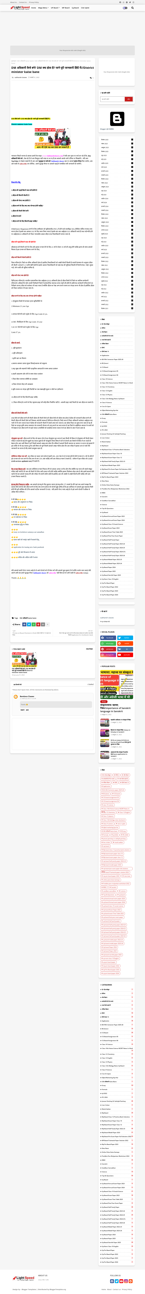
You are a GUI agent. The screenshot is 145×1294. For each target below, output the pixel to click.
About (109, 1289)
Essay (104, 418)
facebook (109, 638)
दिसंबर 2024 (117, 179)
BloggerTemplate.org (58, 1289)
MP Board (66, 8)
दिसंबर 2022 (117, 261)
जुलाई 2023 (117, 234)
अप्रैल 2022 (117, 293)
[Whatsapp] (34, 624)
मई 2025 (117, 159)
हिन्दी (103, 348)
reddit (126, 643)
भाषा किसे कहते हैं (106, 340)
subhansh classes (107, 618)
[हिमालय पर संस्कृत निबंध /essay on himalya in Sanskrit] (104, 733)
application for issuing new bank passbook (29, 547)
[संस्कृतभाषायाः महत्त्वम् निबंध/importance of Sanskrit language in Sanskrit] (116, 684)
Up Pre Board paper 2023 (110, 591)
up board (105, 512)
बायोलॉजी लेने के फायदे (107, 336)
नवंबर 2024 (117, 183)
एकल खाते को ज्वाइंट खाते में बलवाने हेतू (26, 540)
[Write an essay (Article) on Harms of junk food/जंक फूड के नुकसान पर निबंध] (104, 743)
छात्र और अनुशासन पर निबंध (23, 502)
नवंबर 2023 (117, 218)
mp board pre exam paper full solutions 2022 (116, 469)
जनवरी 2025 (117, 175)
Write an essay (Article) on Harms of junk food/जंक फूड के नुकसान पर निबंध (121, 742)
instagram (110, 655)
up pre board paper (108, 583)
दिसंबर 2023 (117, 214)
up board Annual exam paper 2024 (113, 520)
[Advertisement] (72, 29)
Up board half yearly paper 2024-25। (114, 552)
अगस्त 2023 (117, 230)
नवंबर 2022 (117, 265)
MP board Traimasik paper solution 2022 (115, 473)
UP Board (54, 8)
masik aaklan (106, 442)
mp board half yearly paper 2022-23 (113, 461)
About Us (13, 2)
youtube (127, 655)
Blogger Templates (29, 1289)
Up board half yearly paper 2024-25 (113, 548)
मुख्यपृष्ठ (13, 61)
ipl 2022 (104, 426)
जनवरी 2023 (117, 257)
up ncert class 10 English (110, 579)
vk (127, 649)
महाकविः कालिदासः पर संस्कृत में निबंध (121, 720)
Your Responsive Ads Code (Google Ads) (117, 72)
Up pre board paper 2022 (110, 587)
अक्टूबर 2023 (117, 222)
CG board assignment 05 (110, 371)
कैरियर (103, 328)
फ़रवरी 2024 (117, 206)
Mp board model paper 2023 (111, 465)
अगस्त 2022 (117, 277)
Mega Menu (42, 8)
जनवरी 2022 (117, 304)
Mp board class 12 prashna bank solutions (116, 450)
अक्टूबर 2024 (117, 187)
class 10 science (107, 379)
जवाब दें (22, 710)
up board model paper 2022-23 (112, 559)
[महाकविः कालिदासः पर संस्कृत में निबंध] (104, 723)
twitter (126, 638)
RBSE (103, 493)
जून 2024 (117, 191)
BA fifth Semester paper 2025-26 (112, 359)
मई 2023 (117, 242)
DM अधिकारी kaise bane (25, 61)
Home (33, 8)
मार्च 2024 (117, 202)
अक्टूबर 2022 (117, 269)
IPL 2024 (105, 430)
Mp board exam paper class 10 (112, 454)
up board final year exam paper (112, 536)
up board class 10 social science (112, 524)
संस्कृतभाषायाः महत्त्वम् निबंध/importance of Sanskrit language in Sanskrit (115, 708)
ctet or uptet (106, 406)
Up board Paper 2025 (109, 571)
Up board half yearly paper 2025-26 (113, 555)
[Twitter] (29, 624)
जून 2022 (117, 285)
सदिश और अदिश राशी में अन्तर (28, 557)
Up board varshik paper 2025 (111, 575)
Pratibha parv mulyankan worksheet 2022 (115, 489)
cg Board (75, 8)
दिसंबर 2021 (117, 308)
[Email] (43, 624)
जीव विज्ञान (104, 332)
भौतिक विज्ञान (105, 344)
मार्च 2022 (117, 297)
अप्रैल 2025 (117, 163)
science (104, 505)
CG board (105, 367)
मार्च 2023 (117, 250)
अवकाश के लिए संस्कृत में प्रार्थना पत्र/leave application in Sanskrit (119, 754)
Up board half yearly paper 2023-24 (113, 544)
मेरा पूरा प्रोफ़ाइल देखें (105, 621)
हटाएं (27, 710)
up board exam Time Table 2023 (112, 532)
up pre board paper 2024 (110, 595)
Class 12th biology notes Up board (113, 399)
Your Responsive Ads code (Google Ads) (72, 50)
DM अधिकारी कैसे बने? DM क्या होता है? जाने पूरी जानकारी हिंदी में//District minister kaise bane (24, 670)
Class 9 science (107, 402)
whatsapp (110, 643)
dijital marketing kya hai (110, 410)
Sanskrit (104, 497)
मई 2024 (117, 195)
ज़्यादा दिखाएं (89, 649)
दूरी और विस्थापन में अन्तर (26, 552)
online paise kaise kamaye (110, 485)
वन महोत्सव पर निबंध (20, 517)
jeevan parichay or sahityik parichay (114, 434)
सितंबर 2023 (117, 226)
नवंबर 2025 (117, 144)
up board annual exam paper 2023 (113, 516)
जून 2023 (117, 238)
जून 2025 (117, 155)
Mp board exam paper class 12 (112, 457)
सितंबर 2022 (117, 273)
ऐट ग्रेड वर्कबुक (105, 324)
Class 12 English (107, 391)
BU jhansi (105, 363)
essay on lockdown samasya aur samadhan (29, 532)
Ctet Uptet (85, 8)
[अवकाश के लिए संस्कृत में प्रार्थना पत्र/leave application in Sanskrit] (104, 755)
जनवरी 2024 (117, 210)
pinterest (109, 649)
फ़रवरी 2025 (117, 171)
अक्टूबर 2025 (117, 147)
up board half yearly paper (110, 540)
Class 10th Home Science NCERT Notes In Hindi (117, 383)
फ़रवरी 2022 (117, 301)
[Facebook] (24, 624)
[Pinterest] (38, 624)
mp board (105, 446)
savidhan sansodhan (109, 501)
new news (105, 481)
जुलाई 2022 (117, 281)
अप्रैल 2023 (117, 246)
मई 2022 (117, 289)
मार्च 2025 (117, 167)
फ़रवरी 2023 (117, 253)
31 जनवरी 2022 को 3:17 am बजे (28, 698)
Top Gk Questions (108, 508)
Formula (104, 422)
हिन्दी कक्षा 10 (105, 351)
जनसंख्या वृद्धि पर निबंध (21, 525)
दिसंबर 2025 (117, 140)
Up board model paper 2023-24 (112, 563)
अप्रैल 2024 (117, 198)
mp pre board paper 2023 (110, 477)
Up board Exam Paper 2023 (111, 528)
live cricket (106, 438)
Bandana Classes (27, 696)
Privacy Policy (34, 2)
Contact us (23, 2)
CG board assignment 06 (110, 375)
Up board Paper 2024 (109, 567)
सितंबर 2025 (117, 151)
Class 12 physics (107, 395)
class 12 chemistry (108, 387)
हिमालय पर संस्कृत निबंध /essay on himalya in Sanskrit (120, 731)
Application (105, 355)
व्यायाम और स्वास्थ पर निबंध (23, 510)
